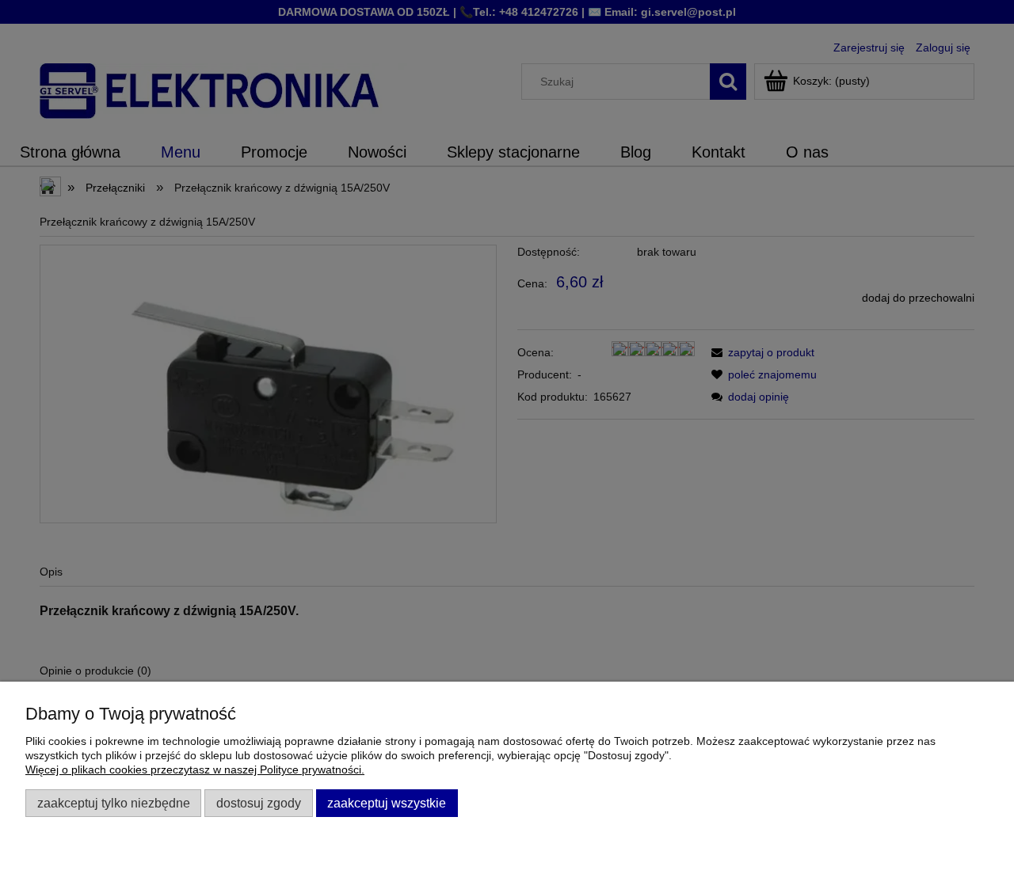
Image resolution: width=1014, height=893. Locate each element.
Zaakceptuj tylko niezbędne (113, 803)
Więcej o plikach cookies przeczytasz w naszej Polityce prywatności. (194, 769)
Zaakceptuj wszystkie (386, 803)
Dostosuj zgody (258, 803)
